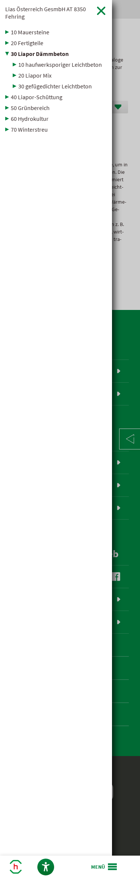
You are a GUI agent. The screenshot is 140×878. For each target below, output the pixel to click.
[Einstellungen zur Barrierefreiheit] (45, 867)
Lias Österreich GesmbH (45, 12)
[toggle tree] (56, 32)
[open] (104, 867)
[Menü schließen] (101, 10)
